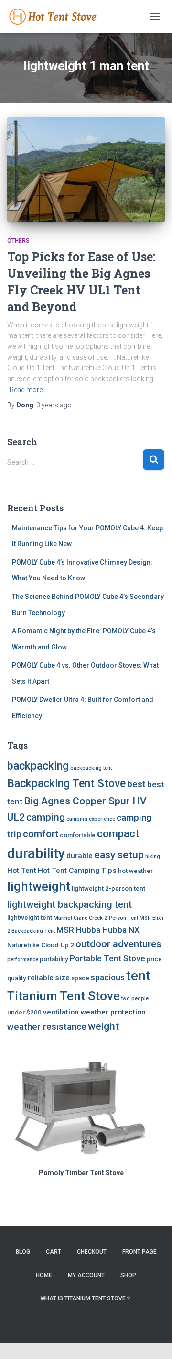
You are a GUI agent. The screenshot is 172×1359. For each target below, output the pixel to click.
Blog (23, 1251)
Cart (53, 1251)
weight (103, 1026)
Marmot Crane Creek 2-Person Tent (96, 918)
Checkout (92, 1251)
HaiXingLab (62, 1321)
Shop (128, 1275)
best (136, 784)
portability (54, 959)
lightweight (38, 886)
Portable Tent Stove (107, 958)
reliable (41, 978)
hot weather (135, 870)
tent (138, 976)
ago (54, 405)
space (80, 978)
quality (16, 978)
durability (36, 853)
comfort (40, 834)
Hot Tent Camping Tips (77, 870)
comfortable (78, 835)
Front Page (139, 1251)
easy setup (119, 855)
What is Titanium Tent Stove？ (86, 1298)
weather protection (113, 1012)
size (62, 978)
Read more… (28, 390)
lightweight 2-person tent (108, 888)
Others (18, 240)
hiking (152, 856)
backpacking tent (91, 768)
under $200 (24, 1012)
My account (86, 1275)
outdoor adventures (118, 944)
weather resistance (46, 1026)
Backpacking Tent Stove (66, 783)
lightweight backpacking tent (69, 904)
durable (79, 856)
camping (45, 817)
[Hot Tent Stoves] (58, 17)
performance (22, 959)
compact (118, 833)
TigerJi (117, 1321)
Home (44, 1275)
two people (135, 998)
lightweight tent (29, 917)
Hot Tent (21, 870)
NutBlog (93, 1321)
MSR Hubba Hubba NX (98, 929)
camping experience (90, 819)
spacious (108, 977)
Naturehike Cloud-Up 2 (40, 945)
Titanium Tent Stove (63, 996)
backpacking (38, 766)
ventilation (61, 1012)
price (154, 959)
